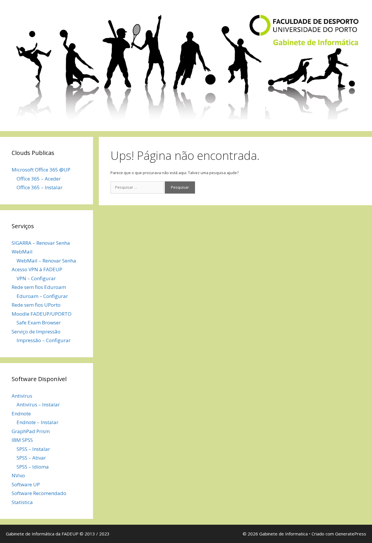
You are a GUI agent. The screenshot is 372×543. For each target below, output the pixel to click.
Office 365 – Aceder (39, 178)
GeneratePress (350, 534)
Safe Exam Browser (39, 322)
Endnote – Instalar (37, 422)
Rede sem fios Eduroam (39, 287)
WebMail (22, 251)
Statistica (22, 502)
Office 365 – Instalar (39, 187)
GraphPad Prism (31, 431)
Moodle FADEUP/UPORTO (41, 313)
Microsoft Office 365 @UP (41, 169)
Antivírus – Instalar (38, 404)
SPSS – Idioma (33, 466)
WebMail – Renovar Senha (46, 260)
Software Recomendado (39, 493)
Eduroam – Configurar (42, 296)
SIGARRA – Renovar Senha (41, 243)
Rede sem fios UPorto (36, 304)
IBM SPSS (22, 440)
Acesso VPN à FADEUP (37, 269)
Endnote (21, 413)
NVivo (18, 475)
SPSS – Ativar (31, 457)
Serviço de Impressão (36, 331)
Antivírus (22, 395)
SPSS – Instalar (33, 449)
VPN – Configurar (36, 278)
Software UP (26, 484)
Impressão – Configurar (44, 340)
